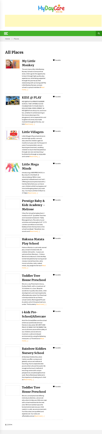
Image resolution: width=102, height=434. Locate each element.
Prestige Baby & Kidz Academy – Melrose (33, 205)
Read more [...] (30, 124)
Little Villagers (33, 132)
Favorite (58, 60)
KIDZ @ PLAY (31, 97)
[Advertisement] (53, 21)
